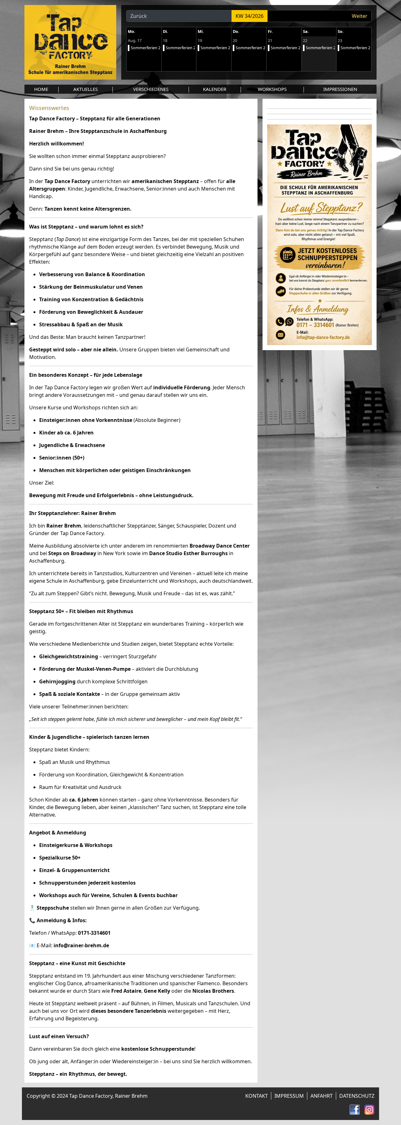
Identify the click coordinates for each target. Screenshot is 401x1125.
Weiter (359, 16)
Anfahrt (321, 1095)
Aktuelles (85, 89)
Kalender (214, 89)
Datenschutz (356, 1095)
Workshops (272, 89)
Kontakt (256, 1095)
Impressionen (340, 89)
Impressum (289, 1095)
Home (41, 89)
